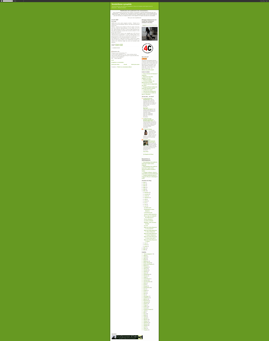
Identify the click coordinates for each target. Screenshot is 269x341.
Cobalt (145, 277)
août (145, 199)
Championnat (146, 274)
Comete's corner (146, 139)
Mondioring (146, 300)
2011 (144, 184)
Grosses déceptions (148, 219)
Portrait (145, 308)
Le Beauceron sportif (147, 89)
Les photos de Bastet (148, 220)
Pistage (145, 305)
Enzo (145, 289)
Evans (145, 291)
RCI (144, 312)
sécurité (145, 318)
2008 (144, 189)
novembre (146, 194)
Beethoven (146, 261)
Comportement (147, 278)
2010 (144, 185)
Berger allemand (147, 262)
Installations (146, 297)
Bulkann (145, 265)
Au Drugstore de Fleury (148, 154)
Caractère (146, 270)
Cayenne (145, 271)
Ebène (145, 283)
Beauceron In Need (147, 79)
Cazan (145, 273)
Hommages (146, 296)
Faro (144, 294)
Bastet (145, 259)
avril (145, 206)
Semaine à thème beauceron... (150, 214)
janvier (146, 246)
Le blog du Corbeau (147, 129)
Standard (145, 325)
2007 (144, 190)
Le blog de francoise (147, 98)
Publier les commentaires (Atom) (124, 66)
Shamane (146, 324)
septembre (146, 197)
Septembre (146, 322)
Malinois (145, 299)
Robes (145, 315)
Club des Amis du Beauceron (149, 91)
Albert (145, 255)
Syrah (145, 326)
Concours (146, 280)
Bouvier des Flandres (148, 264)
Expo (145, 293)
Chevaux (145, 275)
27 (149, 130)
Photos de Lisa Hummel (148, 109)
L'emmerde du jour (148, 212)
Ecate (145, 284)
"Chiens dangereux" (148, 254)
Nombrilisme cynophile (121, 4)
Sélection (146, 319)
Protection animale (148, 309)
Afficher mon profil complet (148, 69)
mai (145, 204)
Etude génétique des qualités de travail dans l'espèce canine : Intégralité (149, 164)
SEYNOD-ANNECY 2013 (148, 120)
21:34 (112, 60)
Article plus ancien (135, 64)
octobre (146, 195)
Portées (121, 45)
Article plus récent (115, 64)
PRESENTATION (146, 99)
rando (145, 310)
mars (145, 243)
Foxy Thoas (145, 151)
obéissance (146, 302)
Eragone (145, 290)
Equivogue (145, 107)
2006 (144, 248)
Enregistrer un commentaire (117, 62)
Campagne (146, 267)
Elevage (145, 286)
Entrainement (146, 287)
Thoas (145, 328)
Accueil (125, 64)
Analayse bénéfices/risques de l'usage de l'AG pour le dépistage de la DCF (149, 177)
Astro (145, 258)
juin (145, 202)
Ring (145, 313)
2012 (144, 182)
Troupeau (146, 329)
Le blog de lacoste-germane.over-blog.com (148, 119)
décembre (146, 192)
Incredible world (147, 207)
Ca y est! (146, 225)
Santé (145, 316)
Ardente (145, 256)
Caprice (145, 268)
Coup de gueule (147, 281)
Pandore (117, 45)
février (145, 244)
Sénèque (145, 321)
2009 (144, 187)
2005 (144, 249)
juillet (145, 201)
